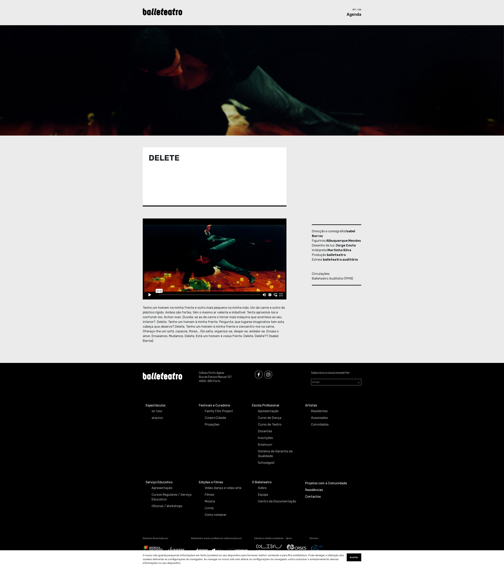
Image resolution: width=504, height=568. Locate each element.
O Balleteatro (261, 482)
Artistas (311, 405)
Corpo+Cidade (215, 418)
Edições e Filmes (211, 482)
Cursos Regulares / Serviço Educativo (172, 497)
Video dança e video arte (223, 488)
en (359, 9)
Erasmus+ (265, 444)
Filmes (209, 494)
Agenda (354, 14)
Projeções (212, 424)
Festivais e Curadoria (214, 405)
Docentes (265, 431)
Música (210, 501)
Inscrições (265, 438)
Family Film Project (219, 411)
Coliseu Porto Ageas (211, 373)
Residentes (319, 411)
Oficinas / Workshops (167, 506)
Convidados (320, 424)
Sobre (262, 488)
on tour (157, 411)
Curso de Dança (269, 418)
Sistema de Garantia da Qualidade (275, 453)
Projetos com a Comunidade (326, 483)
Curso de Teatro (269, 424)
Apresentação (268, 411)
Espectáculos (155, 405)
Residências (314, 490)
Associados (319, 418)
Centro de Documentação (277, 501)
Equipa (263, 494)
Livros (209, 508)
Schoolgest (266, 463)
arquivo (157, 418)
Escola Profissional (265, 405)
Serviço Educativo (159, 482)
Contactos (313, 496)
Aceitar (354, 557)
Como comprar (215, 515)
